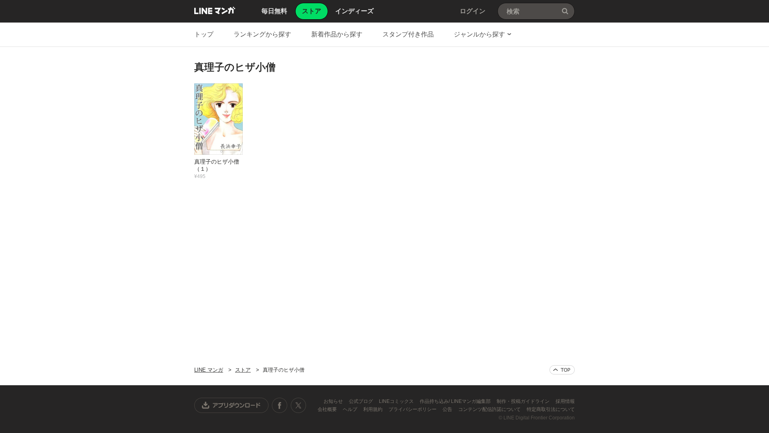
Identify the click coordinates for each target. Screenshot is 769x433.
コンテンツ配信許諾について (490, 409)
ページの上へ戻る (562, 369)
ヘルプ (350, 409)
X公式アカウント (298, 405)
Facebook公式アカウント (280, 405)
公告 (448, 409)
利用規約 (373, 409)
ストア (243, 370)
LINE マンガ (214, 10)
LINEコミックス (397, 401)
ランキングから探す (262, 34)
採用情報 (565, 401)
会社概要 (328, 409)
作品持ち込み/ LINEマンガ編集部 (456, 401)
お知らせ (334, 401)
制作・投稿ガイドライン (524, 401)
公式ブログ (361, 401)
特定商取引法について (551, 409)
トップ (203, 34)
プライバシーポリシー (413, 409)
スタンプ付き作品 (408, 34)
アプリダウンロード (231, 405)
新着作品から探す (336, 34)
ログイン (472, 11)
